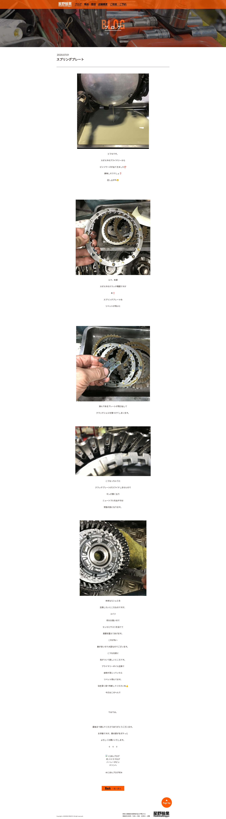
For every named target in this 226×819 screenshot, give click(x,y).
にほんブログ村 (114, 772)
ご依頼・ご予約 (118, 4)
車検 (86, 4)
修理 (93, 4)
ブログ (78, 4)
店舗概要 (103, 4)
